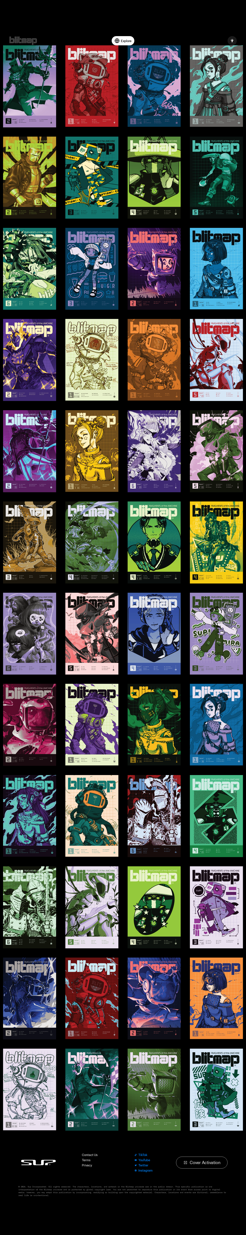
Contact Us (90, 1127)
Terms (86, 1133)
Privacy (87, 1138)
